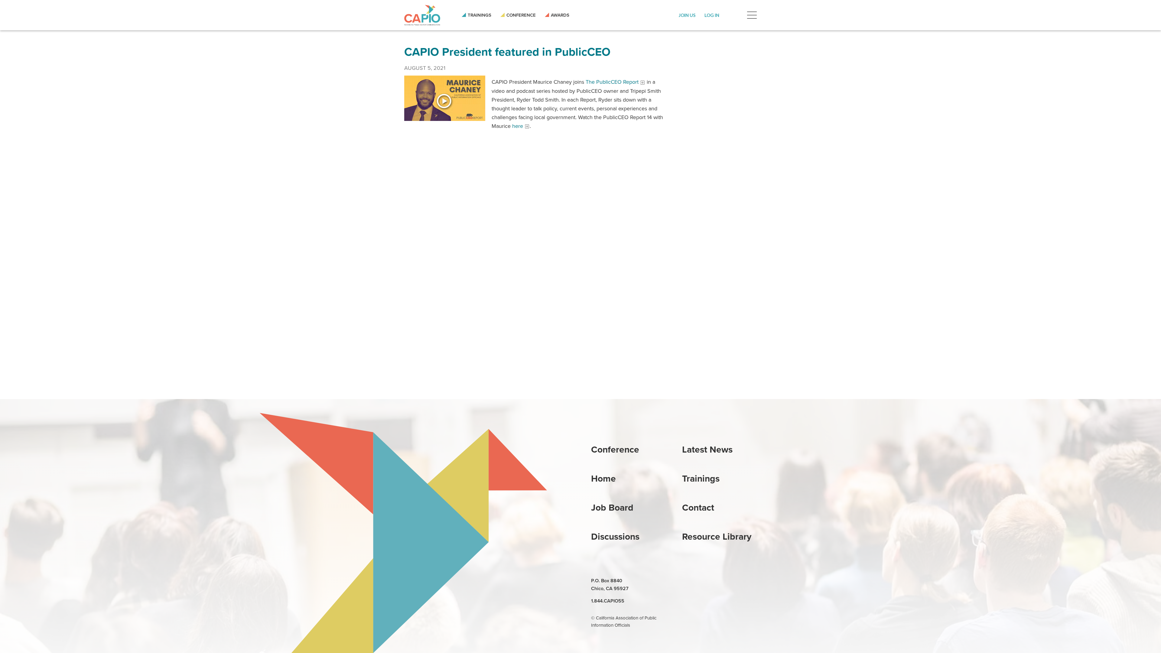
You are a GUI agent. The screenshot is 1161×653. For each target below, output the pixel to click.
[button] (687, 15)
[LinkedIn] (687, 581)
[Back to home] (422, 15)
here (517, 126)
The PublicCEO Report (612, 82)
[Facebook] (701, 581)
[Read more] (445, 98)
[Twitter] (715, 581)
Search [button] (733, 15)
